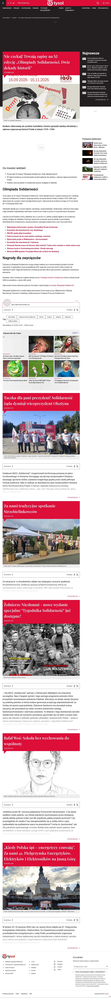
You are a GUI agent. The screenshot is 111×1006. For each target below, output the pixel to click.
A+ (11, 3)
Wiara (61, 8)
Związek (16, 8)
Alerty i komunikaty (69, 9)
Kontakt (33, 970)
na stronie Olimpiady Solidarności (61, 285)
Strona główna (6, 17)
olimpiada (58, 317)
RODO (17, 994)
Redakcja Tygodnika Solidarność (14, 962)
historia (41, 317)
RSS (31, 994)
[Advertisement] (55, 36)
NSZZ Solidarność (23, 3)
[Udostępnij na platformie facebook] (74, 310)
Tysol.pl (106, 994)
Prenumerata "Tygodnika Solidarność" (15, 965)
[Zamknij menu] (3, 3)
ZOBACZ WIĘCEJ (13, 321)
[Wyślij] (106, 966)
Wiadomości (7, 8)
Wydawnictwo (35, 965)
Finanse (36, 8)
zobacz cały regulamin (93, 986)
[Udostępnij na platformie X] (77, 310)
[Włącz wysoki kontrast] (13, 3)
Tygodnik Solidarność (45, 9)
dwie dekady (11, 317)
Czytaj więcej (100, 100)
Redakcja (33, 968)
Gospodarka (26, 8)
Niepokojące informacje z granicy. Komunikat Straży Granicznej (32, 227)
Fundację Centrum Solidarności (52, 277)
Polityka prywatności (8, 994)
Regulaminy (24, 994)
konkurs (49, 317)
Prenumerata (103, 8)
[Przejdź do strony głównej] (53, 3)
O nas (32, 962)
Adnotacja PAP (9, 973)
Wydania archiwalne (10, 970)
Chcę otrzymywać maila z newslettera (90, 972)
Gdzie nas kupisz (9, 968)
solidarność (68, 317)
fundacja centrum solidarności (27, 317)
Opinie (94, 8)
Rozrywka (86, 8)
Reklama (33, 973)
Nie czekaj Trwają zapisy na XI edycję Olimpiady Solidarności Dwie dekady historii (39, 17)
